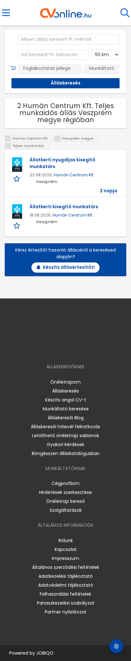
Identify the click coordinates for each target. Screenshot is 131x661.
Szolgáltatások (66, 510)
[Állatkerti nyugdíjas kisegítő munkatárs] (17, 165)
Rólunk (66, 540)
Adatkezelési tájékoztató (65, 576)
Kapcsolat (66, 549)
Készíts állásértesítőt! (69, 267)
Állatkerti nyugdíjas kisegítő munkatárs (62, 163)
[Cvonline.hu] (65, 11)
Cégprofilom (65, 483)
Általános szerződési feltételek (65, 567)
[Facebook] (51, 348)
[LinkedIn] (72, 348)
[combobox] (69, 39)
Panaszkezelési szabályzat (65, 603)
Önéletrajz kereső (65, 501)
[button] (14, 68)
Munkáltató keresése (66, 409)
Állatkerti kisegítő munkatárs (64, 206)
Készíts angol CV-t (65, 400)
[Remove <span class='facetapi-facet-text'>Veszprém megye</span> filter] (57, 138)
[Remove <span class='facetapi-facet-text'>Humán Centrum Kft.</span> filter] (8, 138)
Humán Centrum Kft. (74, 175)
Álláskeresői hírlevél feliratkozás (65, 426)
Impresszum (65, 558)
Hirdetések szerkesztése (65, 492)
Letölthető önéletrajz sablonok (65, 435)
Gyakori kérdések (65, 444)
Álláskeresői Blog (66, 418)
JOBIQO (44, 653)
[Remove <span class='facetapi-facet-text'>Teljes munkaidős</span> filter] (8, 146)
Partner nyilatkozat (65, 612)
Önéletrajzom (65, 382)
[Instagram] (61, 348)
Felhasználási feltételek (65, 594)
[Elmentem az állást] (17, 178)
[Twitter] (81, 348)
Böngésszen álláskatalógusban (66, 453)
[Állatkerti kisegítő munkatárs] (17, 211)
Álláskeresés (65, 391)
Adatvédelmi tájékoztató (65, 585)
